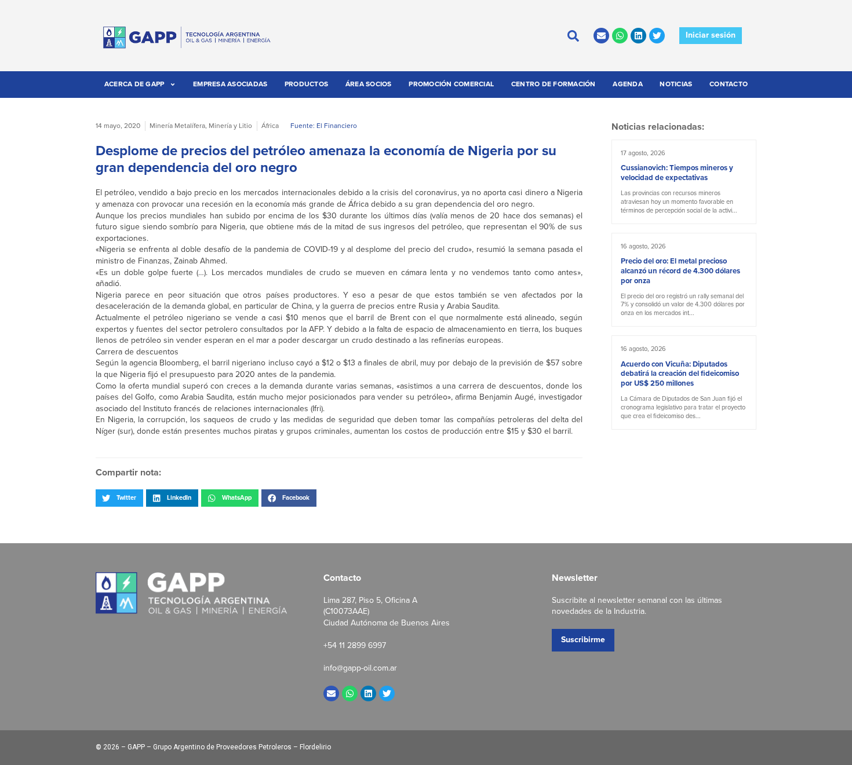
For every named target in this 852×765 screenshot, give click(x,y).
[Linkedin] (638, 35)
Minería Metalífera (177, 125)
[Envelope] (601, 35)
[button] (119, 498)
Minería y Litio (230, 125)
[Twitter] (657, 35)
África (270, 125)
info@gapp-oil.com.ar (360, 668)
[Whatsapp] (620, 35)
